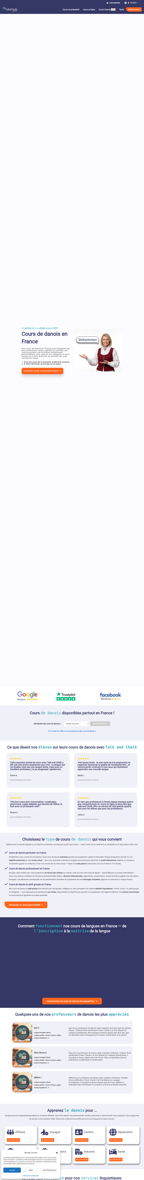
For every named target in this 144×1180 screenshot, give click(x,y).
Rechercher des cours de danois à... (48, 724)
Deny (31, 1170)
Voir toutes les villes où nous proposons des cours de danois (71, 731)
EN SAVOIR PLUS (100, 724)
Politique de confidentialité (31, 1175)
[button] (57, 1153)
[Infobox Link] (27, 696)
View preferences (49, 1170)
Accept (12, 1170)
